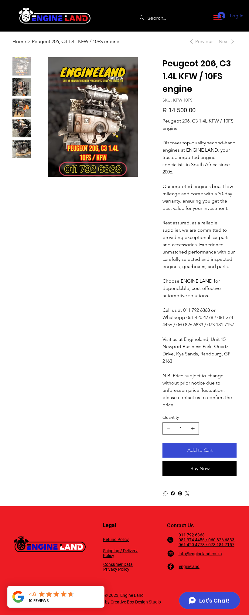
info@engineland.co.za (200, 553)
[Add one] (193, 428)
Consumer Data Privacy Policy (118, 567)
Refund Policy (116, 539)
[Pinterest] (180, 493)
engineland (189, 566)
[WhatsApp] (165, 493)
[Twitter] (187, 493)
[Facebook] (173, 493)
